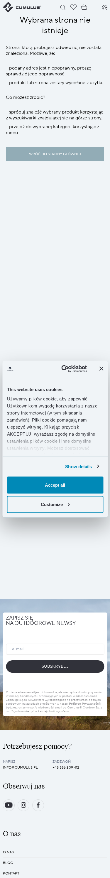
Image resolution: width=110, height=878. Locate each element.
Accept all (55, 485)
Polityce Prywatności (84, 704)
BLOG (8, 863)
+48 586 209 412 (66, 767)
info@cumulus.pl (20, 767)
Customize (52, 504)
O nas (8, 852)
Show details (78, 466)
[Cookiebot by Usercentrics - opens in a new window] (64, 369)
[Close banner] (101, 369)
